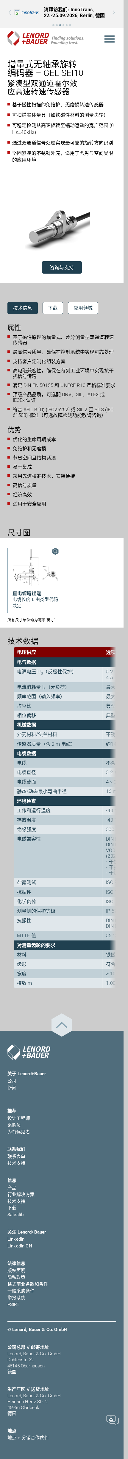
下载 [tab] (52, 308)
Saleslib (15, 1214)
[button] (53, 25)
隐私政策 (16, 1277)
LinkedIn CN (19, 1246)
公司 (11, 1081)
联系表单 (16, 1156)
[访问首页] (28, 1052)
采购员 (14, 1125)
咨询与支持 (62, 267)
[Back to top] (61, 1025)
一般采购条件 (21, 1291)
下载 (11, 1208)
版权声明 (16, 1270)
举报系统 (16, 1297)
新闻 (11, 1088)
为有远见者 (18, 1132)
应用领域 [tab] (83, 308)
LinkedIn (15, 1239)
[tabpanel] (61, 417)
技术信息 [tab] (22, 308)
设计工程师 (18, 1118)
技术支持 (16, 1163)
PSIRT (13, 1304)
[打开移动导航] (109, 38)
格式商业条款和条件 (27, 1284)
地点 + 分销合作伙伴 (28, 1437)
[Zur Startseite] (45, 38)
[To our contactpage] (112, 1420)
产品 (11, 1187)
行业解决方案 (21, 1194)
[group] (61, 12)
